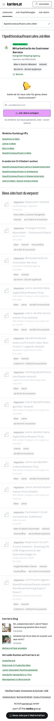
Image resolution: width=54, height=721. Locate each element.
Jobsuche (7, 12)
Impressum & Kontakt (32, 690)
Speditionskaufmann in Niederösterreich (23, 176)
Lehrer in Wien (9, 143)
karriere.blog (10, 618)
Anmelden (44, 4)
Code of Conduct (42, 697)
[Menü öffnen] (4, 4)
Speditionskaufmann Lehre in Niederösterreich (26, 167)
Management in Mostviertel (16, 679)
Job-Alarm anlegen (28, 113)
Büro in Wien (8, 148)
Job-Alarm (43, 12)
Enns (16, 214)
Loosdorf (30, 214)
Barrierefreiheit (25, 697)
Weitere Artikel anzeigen (14, 648)
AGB (46, 690)
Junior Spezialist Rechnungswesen (20, 670)
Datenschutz (9, 697)
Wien (47, 36)
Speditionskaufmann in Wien (16, 153)
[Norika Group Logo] (27, 709)
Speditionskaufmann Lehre (21, 36)
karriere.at (33, 655)
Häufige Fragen (12, 690)
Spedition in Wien (11, 139)
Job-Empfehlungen (25, 12)
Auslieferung (8, 660)
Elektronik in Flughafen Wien (16, 665)
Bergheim (40, 214)
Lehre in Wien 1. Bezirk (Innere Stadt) (20, 181)
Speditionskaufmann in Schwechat (20, 171)
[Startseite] (15, 4)
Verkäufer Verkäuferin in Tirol (17, 674)
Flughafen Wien (22, 566)
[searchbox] (27, 23)
